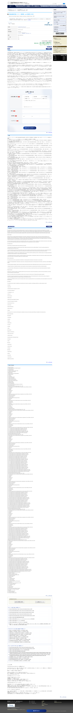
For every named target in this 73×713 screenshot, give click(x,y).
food (9, 23)
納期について (27, 98)
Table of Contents (11, 226)
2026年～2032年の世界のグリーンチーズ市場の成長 (17, 620)
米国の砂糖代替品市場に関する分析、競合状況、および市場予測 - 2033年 (20, 634)
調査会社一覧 (37, 6)
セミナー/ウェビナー (54, 6)
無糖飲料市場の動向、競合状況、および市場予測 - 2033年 (18, 638)
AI (64, 3)
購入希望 (35, 96)
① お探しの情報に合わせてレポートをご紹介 (59, 48)
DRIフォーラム (45, 6)
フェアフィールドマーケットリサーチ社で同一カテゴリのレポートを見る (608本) (59, 13)
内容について (45, 98)
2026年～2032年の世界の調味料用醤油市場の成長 (17, 617)
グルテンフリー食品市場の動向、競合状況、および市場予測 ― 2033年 (20, 660)
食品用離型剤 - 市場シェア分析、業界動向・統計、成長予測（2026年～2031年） (21, 656)
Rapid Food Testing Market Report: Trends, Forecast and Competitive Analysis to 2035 (22, 615)
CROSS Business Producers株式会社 (12, 709)
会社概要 (62, 6)
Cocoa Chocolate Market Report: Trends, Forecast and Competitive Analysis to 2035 (22, 610)
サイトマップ (43, 703)
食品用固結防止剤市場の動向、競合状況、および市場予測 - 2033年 (19, 640)
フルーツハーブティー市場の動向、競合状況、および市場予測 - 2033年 (20, 639)
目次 (8, 48)
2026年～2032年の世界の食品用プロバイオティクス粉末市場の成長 (19, 649)
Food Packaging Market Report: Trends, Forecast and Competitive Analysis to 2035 (22, 612)
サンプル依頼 (45, 96)
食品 (27, 9)
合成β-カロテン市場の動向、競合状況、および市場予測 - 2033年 (19, 636)
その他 (30, 100)
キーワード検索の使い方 (63, 25)
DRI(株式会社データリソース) (12, 9)
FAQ (42, 702)
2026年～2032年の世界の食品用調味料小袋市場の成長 (17, 651)
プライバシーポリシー (45, 704)
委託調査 (28, 6)
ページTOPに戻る (49, 132)
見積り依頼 (27, 96)
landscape (13, 23)
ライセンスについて (37, 98)
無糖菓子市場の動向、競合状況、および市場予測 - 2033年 (18, 635)
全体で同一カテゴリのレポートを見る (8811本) (59, 17)
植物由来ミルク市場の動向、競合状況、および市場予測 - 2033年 (19, 631)
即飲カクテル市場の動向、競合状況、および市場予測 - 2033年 (19, 630)
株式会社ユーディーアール (58, 702)
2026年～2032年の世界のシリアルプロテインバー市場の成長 (18, 622)
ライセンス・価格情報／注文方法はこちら (24, 33)
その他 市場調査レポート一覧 (21, 9)
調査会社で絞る (56, 31)
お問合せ (43, 705)
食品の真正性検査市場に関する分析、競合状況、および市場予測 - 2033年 (20, 659)
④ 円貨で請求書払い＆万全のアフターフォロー (59, 52)
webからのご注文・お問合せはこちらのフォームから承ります (40, 602)
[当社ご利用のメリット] (60, 46)
